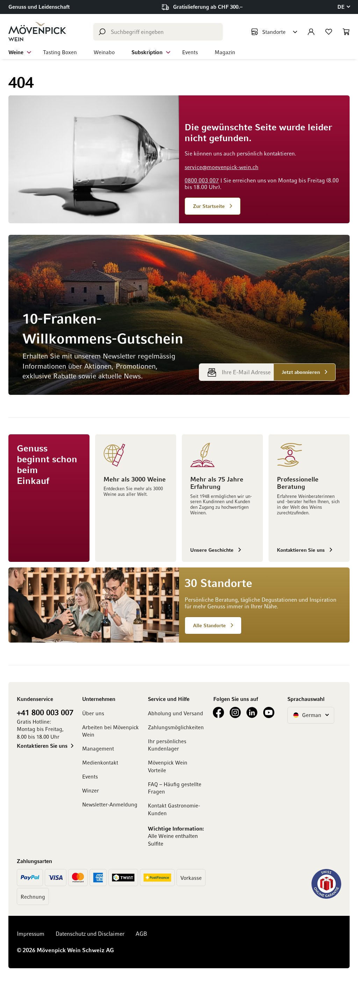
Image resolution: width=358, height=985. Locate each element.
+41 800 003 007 (45, 712)
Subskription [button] (147, 52)
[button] (343, 6)
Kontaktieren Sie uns (42, 745)
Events (190, 52)
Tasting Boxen (60, 52)
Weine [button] (15, 52)
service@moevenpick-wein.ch (221, 167)
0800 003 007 (202, 180)
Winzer (90, 790)
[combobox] (158, 32)
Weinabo (104, 52)
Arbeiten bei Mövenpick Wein (110, 730)
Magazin (225, 52)
